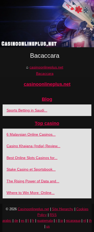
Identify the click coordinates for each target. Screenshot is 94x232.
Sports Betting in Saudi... (27, 110)
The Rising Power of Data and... (33, 181)
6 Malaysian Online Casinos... (31, 134)
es (23, 221)
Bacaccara (45, 73)
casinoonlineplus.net (46, 67)
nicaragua (73, 221)
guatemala (45, 221)
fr (33, 221)
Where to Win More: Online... (31, 193)
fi (28, 221)
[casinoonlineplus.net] (47, 23)
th (90, 221)
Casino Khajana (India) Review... (33, 146)
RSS (53, 215)
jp (61, 221)
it (56, 221)
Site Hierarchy (62, 209)
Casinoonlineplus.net (33, 209)
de (16, 221)
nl (84, 221)
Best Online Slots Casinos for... (32, 158)
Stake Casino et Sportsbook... (31, 169)
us (48, 226)
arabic (6, 221)
